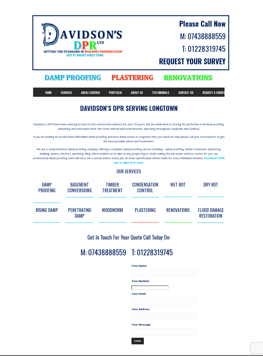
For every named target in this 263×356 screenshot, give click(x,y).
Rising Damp (47, 210)
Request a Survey (214, 92)
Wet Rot (178, 184)
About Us (137, 92)
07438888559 (207, 36)
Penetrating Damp (79, 213)
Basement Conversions (80, 187)
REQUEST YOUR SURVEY (192, 61)
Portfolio (115, 92)
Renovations (178, 210)
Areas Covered (90, 92)
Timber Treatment (112, 187)
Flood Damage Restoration (211, 213)
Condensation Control (145, 187)
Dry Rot (210, 184)
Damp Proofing (46, 187)
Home (48, 92)
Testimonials (160, 92)
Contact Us (185, 92)
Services (66, 92)
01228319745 (207, 48)
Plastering (145, 210)
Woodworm (112, 210)
